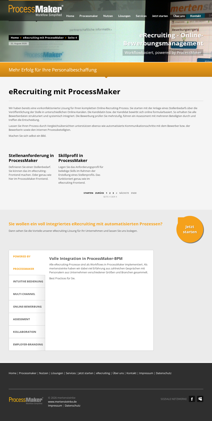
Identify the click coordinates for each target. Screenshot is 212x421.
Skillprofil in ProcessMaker (72, 158)
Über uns (179, 15)
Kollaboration (24, 332)
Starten (88, 192)
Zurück (99, 192)
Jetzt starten (160, 15)
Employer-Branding (28, 344)
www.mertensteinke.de (62, 401)
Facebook (192, 399)
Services (141, 15)
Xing (200, 399)
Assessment (21, 319)
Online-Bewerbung (27, 306)
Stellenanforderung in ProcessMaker (31, 158)
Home (70, 15)
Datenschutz (163, 373)
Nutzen (108, 15)
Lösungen (124, 15)
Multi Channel (24, 294)
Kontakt (195, 15)
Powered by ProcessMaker (23, 263)
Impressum (146, 373)
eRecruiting (103, 373)
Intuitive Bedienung (28, 281)
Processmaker (89, 15)
